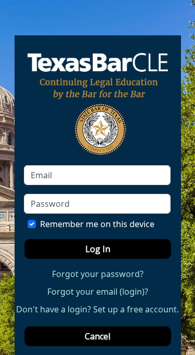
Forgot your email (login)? (97, 291)
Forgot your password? (98, 274)
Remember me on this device (97, 224)
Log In (97, 249)
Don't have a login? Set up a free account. (97, 309)
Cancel (97, 336)
